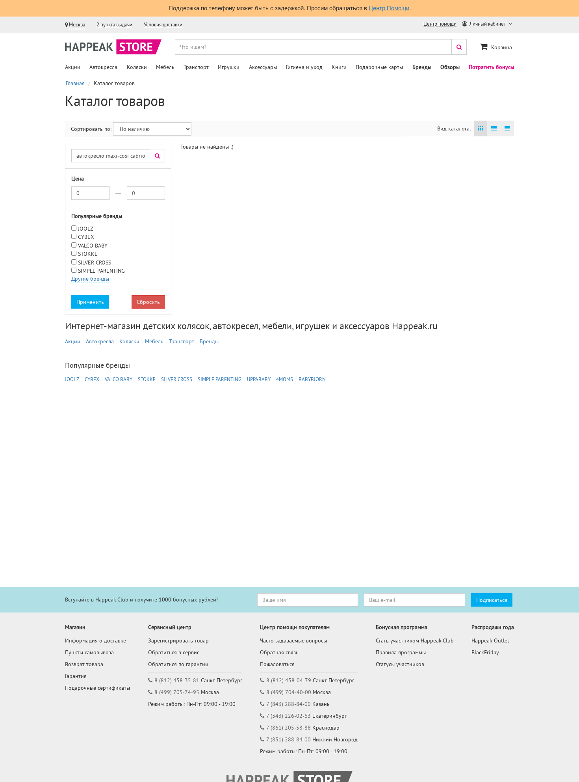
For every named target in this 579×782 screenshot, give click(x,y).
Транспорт (196, 67)
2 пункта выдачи (114, 24)
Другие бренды (90, 278)
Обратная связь (279, 652)
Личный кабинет (487, 23)
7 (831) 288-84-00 (288, 739)
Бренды (421, 67)
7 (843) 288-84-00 (288, 704)
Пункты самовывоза (89, 652)
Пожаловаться (277, 664)
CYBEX (86, 236)
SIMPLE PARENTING (101, 270)
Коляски (137, 67)
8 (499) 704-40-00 (288, 692)
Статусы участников (400, 664)
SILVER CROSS (94, 262)
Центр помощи (440, 23)
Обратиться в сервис (173, 652)
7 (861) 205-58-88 (288, 727)
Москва (77, 24)
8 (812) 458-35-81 (176, 680)
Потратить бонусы (491, 67)
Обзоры (450, 67)
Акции (72, 67)
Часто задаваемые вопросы (293, 640)
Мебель (165, 67)
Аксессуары (263, 67)
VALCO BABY (93, 245)
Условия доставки (163, 24)
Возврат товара (84, 664)
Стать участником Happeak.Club (415, 640)
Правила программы (401, 652)
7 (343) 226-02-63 (288, 715)
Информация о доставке (95, 640)
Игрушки (228, 67)
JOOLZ (85, 228)
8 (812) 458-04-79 (288, 680)
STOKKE (88, 253)
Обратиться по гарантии (178, 664)
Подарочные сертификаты (97, 687)
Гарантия (76, 676)
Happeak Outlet (490, 640)
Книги (339, 67)
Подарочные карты (379, 67)
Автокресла (103, 67)
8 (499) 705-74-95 (176, 692)
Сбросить (148, 301)
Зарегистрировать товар (178, 640)
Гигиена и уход (304, 67)
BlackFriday (485, 652)
